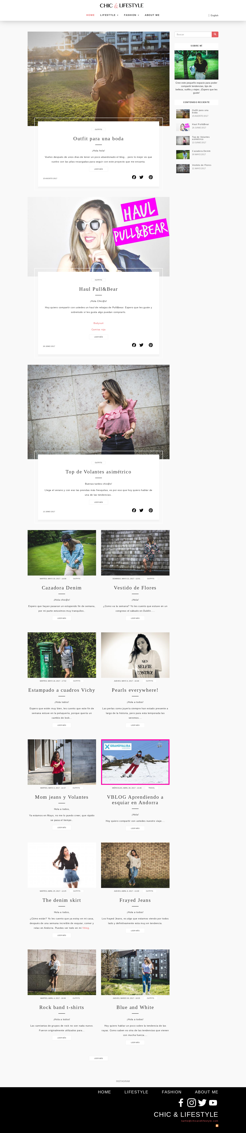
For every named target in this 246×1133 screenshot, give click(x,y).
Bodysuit (99, 323)
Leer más (98, 169)
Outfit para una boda (98, 138)
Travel (151, 788)
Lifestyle (108, 15)
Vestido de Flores (201, 165)
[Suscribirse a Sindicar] (217, 1125)
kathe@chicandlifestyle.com (200, 1120)
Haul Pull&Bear (98, 289)
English (214, 15)
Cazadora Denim (201, 151)
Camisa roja (99, 329)
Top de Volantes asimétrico (99, 471)
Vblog (85, 928)
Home (90, 15)
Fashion (130, 15)
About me (152, 15)
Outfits (98, 129)
